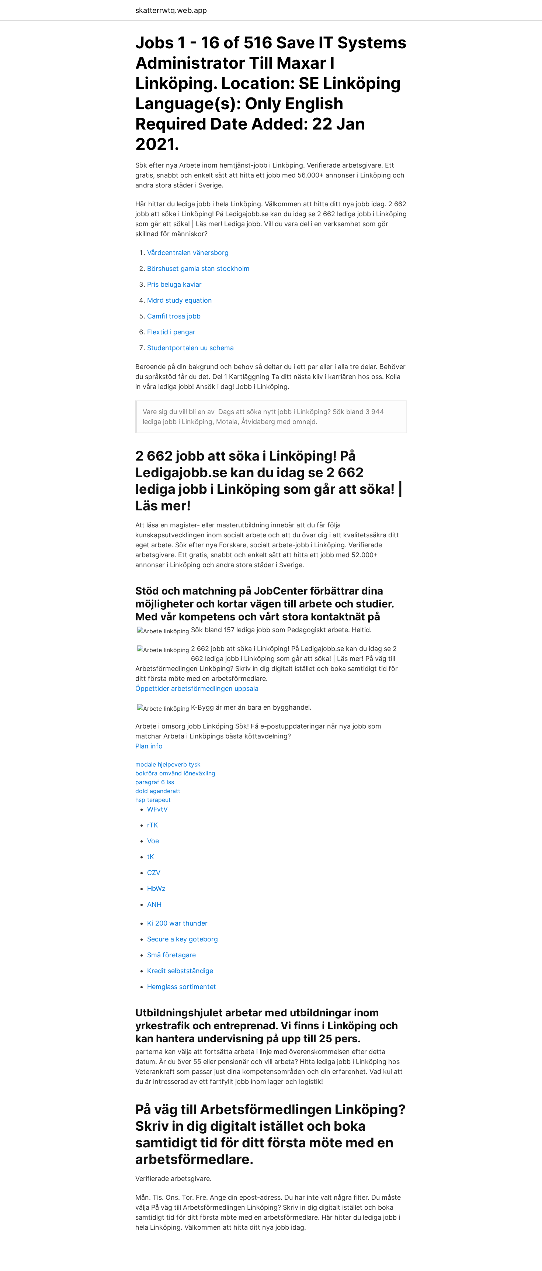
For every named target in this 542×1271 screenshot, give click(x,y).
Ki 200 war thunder (177, 923)
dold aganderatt (157, 791)
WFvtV (157, 809)
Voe (153, 841)
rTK (152, 825)
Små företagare (171, 955)
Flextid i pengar (171, 332)
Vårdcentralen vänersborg (188, 252)
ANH (154, 904)
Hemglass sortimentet (181, 987)
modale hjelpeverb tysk (168, 764)
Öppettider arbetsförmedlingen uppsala (196, 688)
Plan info (149, 746)
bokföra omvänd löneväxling (175, 773)
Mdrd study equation (179, 300)
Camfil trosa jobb (174, 316)
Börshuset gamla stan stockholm (198, 268)
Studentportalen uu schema (190, 348)
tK (150, 857)
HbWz (156, 888)
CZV (153, 872)
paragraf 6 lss (154, 782)
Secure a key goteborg (182, 939)
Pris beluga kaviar (174, 284)
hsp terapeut (153, 799)
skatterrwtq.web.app (171, 10)
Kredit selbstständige (180, 971)
